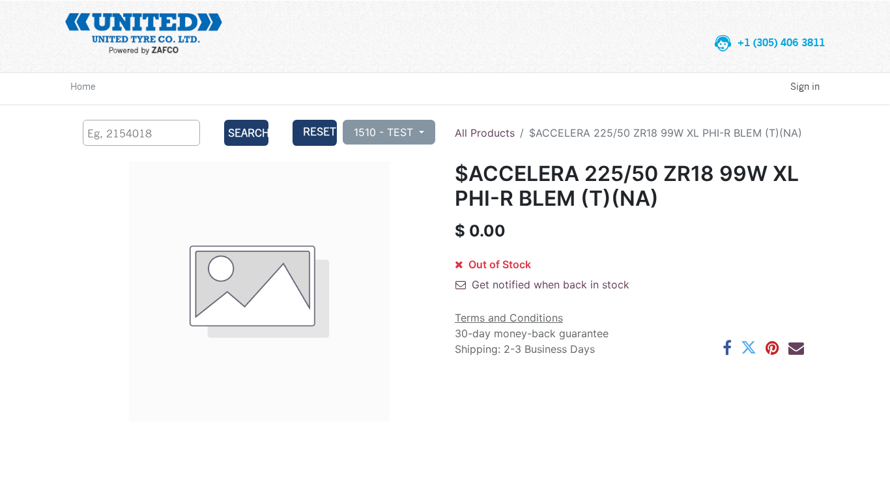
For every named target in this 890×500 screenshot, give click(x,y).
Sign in (805, 85)
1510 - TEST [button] (385, 132)
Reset (319, 131)
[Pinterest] (772, 347)
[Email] (796, 347)
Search (248, 132)
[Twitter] (748, 347)
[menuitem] (83, 86)
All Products (485, 132)
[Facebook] (727, 347)
